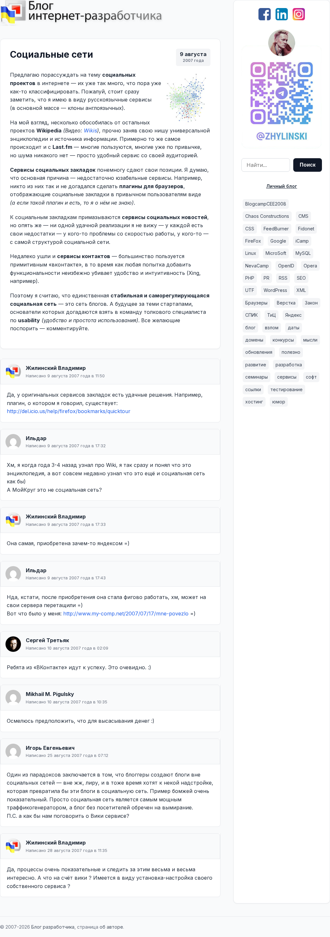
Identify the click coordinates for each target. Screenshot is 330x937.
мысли (310, 340)
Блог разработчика (52, 927)
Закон (311, 302)
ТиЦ (271, 315)
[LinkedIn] (282, 18)
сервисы (286, 377)
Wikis (90, 130)
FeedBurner (276, 228)
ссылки (253, 389)
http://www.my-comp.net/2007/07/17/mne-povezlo (126, 613)
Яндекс (293, 315)
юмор (278, 401)
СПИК (251, 315)
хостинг (254, 401)
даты (293, 327)
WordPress (275, 290)
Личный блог (281, 186)
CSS (249, 228)
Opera (310, 265)
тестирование (286, 389)
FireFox (253, 241)
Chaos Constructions (267, 216)
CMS (303, 216)
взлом (271, 327)
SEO (301, 278)
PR (266, 278)
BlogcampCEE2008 (265, 204)
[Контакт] (281, 146)
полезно (291, 352)
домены (254, 340)
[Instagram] (299, 18)
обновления (258, 352)
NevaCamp (257, 265)
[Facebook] (264, 18)
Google (278, 241)
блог (250, 327)
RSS (283, 278)
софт (311, 377)
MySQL (303, 253)
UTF (249, 290)
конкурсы (283, 340)
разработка (289, 364)
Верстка (286, 302)
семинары (256, 377)
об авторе (111, 927)
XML (301, 290)
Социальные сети (51, 54)
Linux (250, 253)
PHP (249, 278)
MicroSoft (276, 253)
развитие (255, 364)
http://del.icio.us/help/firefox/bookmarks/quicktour (69, 411)
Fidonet (306, 228)
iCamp (302, 241)
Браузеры (256, 302)
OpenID (286, 265)
